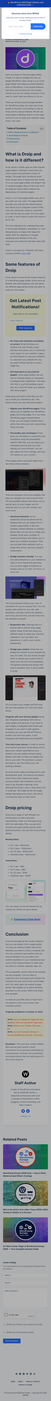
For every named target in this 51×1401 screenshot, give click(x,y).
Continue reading (25, 34)
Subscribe (38, 26)
